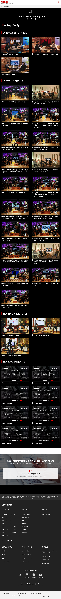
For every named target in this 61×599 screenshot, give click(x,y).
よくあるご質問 (25, 551)
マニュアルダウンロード (28, 554)
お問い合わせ (6, 593)
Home (4, 496)
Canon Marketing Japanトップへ (30, 584)
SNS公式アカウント (30, 571)
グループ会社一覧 (46, 556)
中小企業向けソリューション (9, 514)
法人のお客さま (5, 7)
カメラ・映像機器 (30, 496)
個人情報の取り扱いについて (37, 593)
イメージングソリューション (9, 526)
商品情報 (4, 551)
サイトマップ (13, 593)
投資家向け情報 (45, 563)
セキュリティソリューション (9, 529)
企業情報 (45, 547)
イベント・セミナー (7, 540)
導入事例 (44, 509)
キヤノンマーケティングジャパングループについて (49, 551)
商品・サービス (20, 496)
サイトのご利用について (23, 593)
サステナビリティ (46, 560)
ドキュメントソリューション (9, 532)
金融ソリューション (7, 517)
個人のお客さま (7, 547)
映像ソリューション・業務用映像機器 (45, 496)
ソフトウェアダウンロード (28, 558)
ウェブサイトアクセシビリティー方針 (12, 595)
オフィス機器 (25, 526)
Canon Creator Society (27, 498)
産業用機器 (24, 532)
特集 (3, 558)
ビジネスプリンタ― (26, 517)
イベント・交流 (6, 562)
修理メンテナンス (26, 562)
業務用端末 (24, 529)
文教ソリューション (7, 523)
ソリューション (6, 509)
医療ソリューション (7, 520)
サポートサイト (27, 547)
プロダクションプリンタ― (28, 520)
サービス (4, 554)
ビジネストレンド (46, 514)
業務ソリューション (7, 535)
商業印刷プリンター (26, 523)
